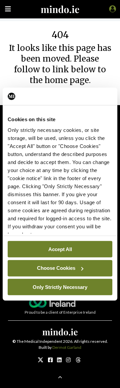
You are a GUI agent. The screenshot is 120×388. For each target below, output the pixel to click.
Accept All (60, 249)
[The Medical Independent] (111, 8)
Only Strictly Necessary (60, 287)
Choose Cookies (56, 268)
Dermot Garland (66, 347)
